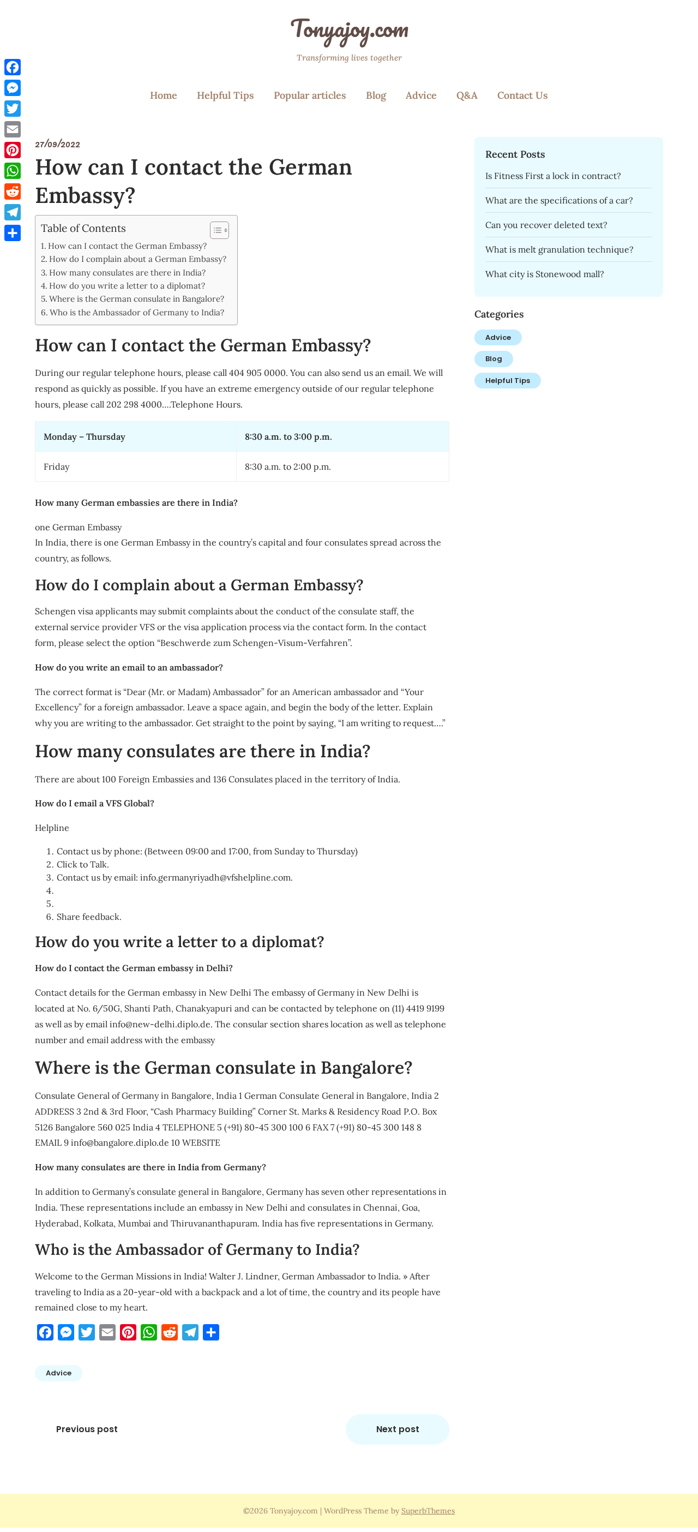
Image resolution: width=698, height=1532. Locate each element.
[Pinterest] (12, 150)
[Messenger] (12, 87)
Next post (397, 1429)
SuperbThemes (428, 1511)
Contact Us (522, 95)
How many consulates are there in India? (127, 272)
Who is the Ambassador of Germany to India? (137, 312)
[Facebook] (12, 67)
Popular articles (310, 95)
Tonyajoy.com (349, 28)
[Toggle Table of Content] (214, 230)
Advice (421, 95)
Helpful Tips (225, 95)
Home (163, 95)
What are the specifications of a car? (559, 200)
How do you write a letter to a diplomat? (127, 285)
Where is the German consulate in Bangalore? (136, 299)
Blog (376, 95)
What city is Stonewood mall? (544, 273)
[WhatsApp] (12, 170)
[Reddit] (12, 191)
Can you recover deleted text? (546, 224)
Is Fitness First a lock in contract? (553, 175)
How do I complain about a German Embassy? (137, 259)
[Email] (12, 129)
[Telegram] (12, 212)
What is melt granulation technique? (559, 249)
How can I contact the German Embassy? (127, 246)
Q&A (467, 95)
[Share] (12, 233)
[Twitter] (12, 108)
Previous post (87, 1429)
